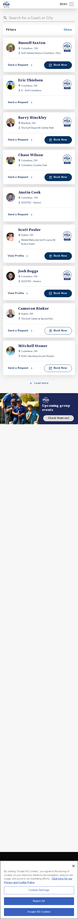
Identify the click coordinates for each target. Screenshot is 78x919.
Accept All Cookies (38, 912)
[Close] (73, 866)
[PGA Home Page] (6, 4)
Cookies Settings (39, 890)
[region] (39, 890)
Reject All (39, 901)
